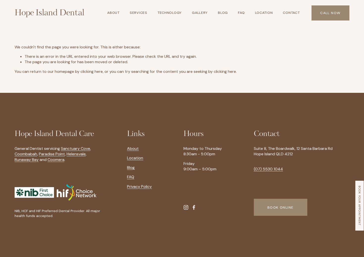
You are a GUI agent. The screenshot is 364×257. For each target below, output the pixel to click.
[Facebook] (193, 207)
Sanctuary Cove (75, 148)
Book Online (280, 207)
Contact (291, 12)
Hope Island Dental (49, 12)
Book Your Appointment (359, 206)
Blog (223, 12)
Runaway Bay (27, 159)
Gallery (200, 12)
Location (264, 12)
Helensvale (76, 154)
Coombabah (26, 154)
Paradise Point (52, 154)
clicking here (91, 71)
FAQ (241, 12)
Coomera (56, 159)
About (113, 12)
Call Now (330, 13)
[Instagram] (185, 207)
